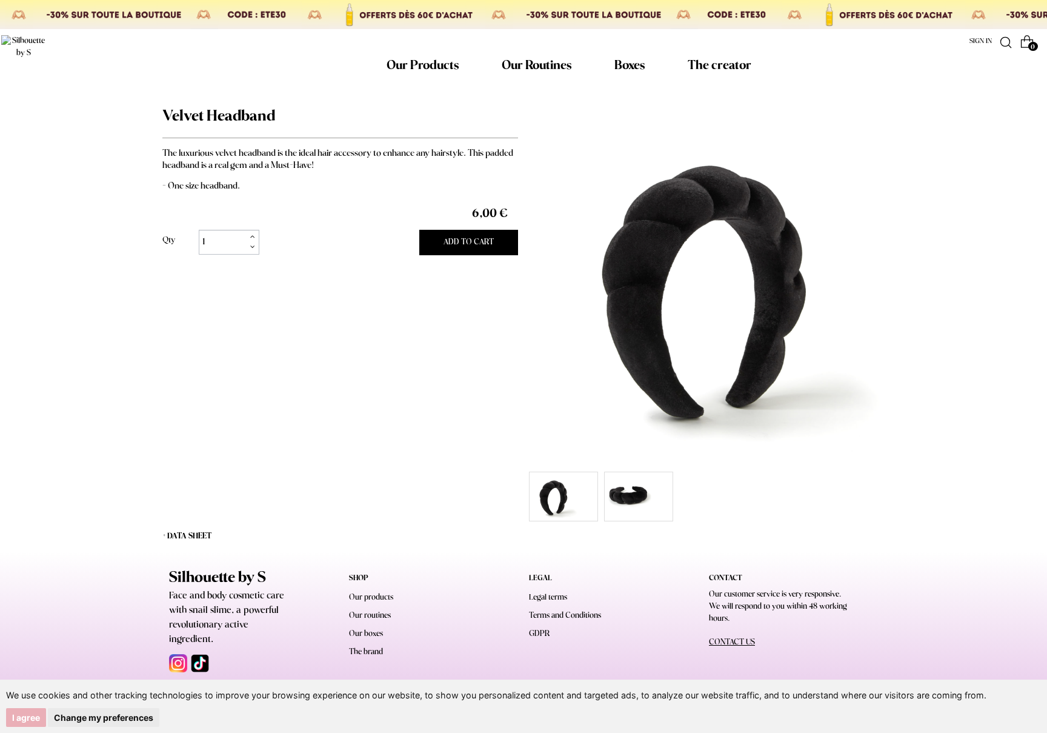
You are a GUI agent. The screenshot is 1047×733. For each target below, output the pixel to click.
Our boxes (366, 633)
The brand (366, 652)
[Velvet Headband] (563, 496)
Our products (371, 597)
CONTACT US (732, 642)
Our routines (370, 615)
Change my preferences (103, 717)
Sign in (980, 41)
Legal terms (548, 597)
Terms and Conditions (565, 615)
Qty (168, 240)
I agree (26, 717)
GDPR (539, 633)
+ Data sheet (187, 536)
